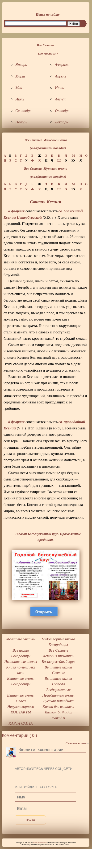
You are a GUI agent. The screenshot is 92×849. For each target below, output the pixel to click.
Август (61, 98)
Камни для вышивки (58, 706)
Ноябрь (21, 121)
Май (18, 87)
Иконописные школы (20, 661)
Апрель (60, 76)
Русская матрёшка (58, 700)
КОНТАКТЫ (21, 711)
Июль (19, 98)
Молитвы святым (20, 638)
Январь (21, 64)
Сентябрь (23, 110)
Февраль (61, 64)
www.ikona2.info (39, 843)
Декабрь (61, 121)
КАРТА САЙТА (20, 723)
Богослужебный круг (58, 661)
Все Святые (58, 650)
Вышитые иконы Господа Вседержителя (58, 684)
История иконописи (58, 655)
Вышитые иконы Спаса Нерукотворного (20, 701)
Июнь (59, 87)
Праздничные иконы (58, 695)
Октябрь (62, 110)
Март (20, 76)
